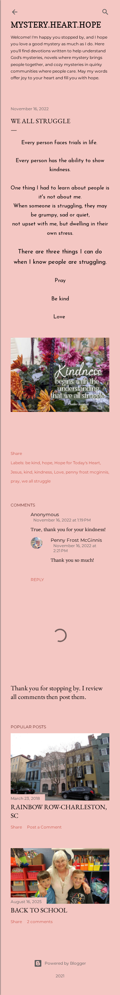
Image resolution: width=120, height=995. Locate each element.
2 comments (40, 921)
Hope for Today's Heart (77, 462)
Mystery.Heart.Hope (56, 25)
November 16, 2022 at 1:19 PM (62, 519)
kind (28, 472)
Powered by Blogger (65, 963)
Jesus (16, 472)
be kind (32, 462)
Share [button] (16, 453)
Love (59, 472)
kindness (43, 472)
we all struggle (36, 481)
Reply (37, 579)
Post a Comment (44, 827)
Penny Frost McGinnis (76, 540)
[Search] (105, 10)
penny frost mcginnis (87, 472)
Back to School (39, 910)
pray (15, 481)
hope (47, 462)
